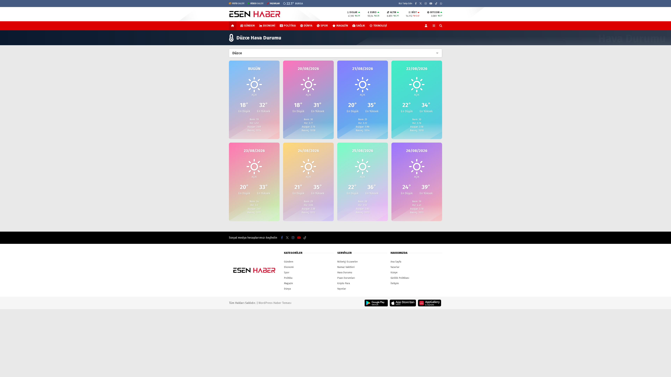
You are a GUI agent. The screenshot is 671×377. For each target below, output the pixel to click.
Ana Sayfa (396, 261)
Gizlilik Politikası (400, 277)
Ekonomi (269, 25)
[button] (233, 25)
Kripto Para (343, 283)
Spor (324, 25)
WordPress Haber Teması (274, 303)
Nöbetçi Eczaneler (347, 261)
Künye (394, 272)
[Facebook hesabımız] (416, 3)
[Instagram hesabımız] (426, 3)
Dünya (308, 25)
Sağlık (360, 25)
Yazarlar (395, 267)
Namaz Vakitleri (346, 267)
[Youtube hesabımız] (431, 3)
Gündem (249, 25)
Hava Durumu (344, 272)
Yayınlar (341, 288)
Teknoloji (380, 25)
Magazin (342, 25)
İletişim (395, 283)
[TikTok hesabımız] (436, 3)
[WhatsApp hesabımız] (441, 3)
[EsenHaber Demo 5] (255, 17)
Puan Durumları (346, 277)
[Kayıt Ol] (426, 25)
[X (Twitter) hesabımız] (420, 3)
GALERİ (238, 3)
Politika (290, 25)
